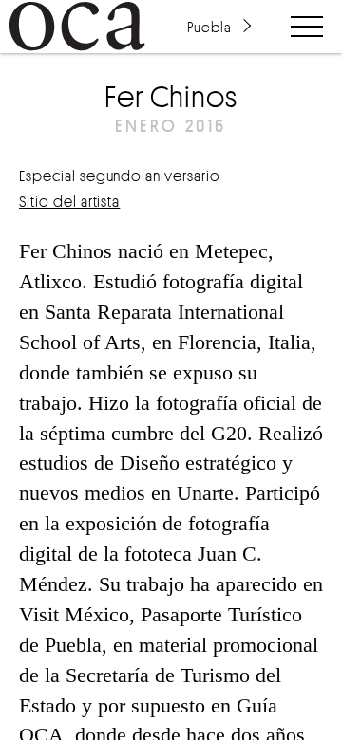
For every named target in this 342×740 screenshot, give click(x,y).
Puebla (209, 26)
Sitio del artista (69, 201)
